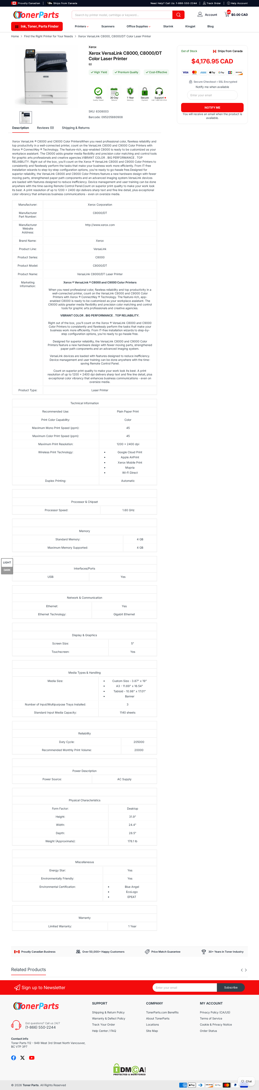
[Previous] (246, 970)
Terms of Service (211, 1018)
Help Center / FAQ (104, 1030)
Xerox (93, 47)
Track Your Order (103, 1024)
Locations (152, 1024)
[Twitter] (22, 1057)
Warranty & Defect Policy (108, 1018)
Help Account (239, 3)
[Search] (178, 15)
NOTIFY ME (212, 107)
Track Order (214, 3)
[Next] (242, 970)
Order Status (208, 1030)
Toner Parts (31, 1085)
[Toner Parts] (36, 14)
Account (211, 15)
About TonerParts (157, 1018)
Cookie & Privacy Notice (216, 1024)
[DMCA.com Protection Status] (129, 1074)
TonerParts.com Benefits (162, 1012)
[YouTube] (32, 1057)
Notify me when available (212, 87)
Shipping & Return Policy (108, 1012)
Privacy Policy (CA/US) (215, 1012)
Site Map (152, 1030)
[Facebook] (13, 1057)
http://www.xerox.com (100, 225)
